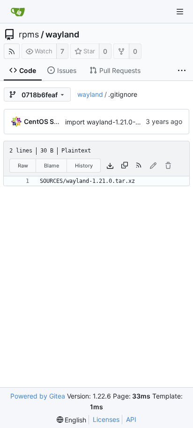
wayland (62, 34)
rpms (29, 34)
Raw (23, 165)
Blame (51, 165)
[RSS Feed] (12, 51)
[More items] (181, 70)
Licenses (106, 419)
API (131, 419)
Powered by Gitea (37, 396)
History (84, 165)
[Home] (18, 11)
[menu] (72, 420)
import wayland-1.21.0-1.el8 (107, 122)
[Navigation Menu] (179, 11)
